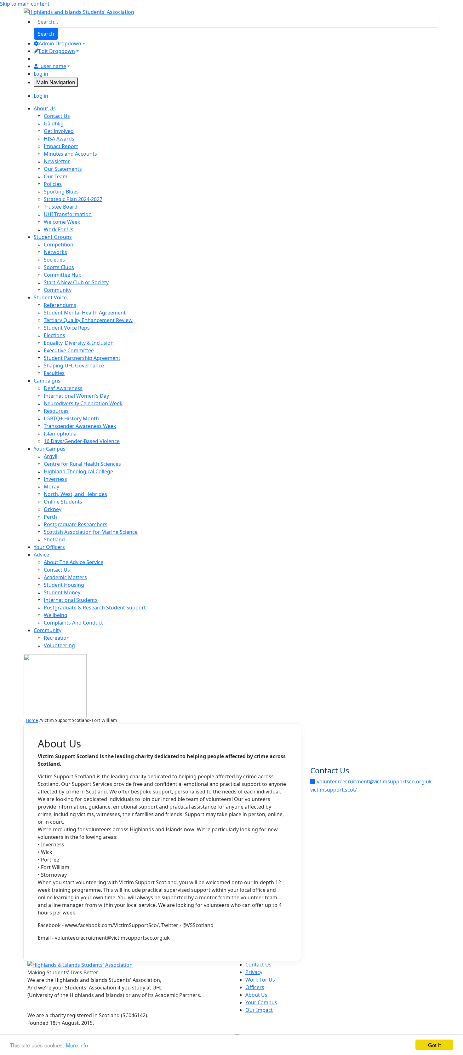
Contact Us (57, 115)
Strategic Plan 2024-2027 (73, 199)
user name (53, 66)
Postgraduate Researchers (75, 524)
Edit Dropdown (57, 51)
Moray (51, 486)
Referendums (60, 305)
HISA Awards (59, 138)
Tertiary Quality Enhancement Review (88, 320)
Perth (50, 516)
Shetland (54, 539)
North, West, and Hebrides (75, 494)
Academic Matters (65, 577)
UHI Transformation (68, 214)
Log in (41, 73)
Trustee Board (60, 206)
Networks (55, 252)
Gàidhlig (54, 123)
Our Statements (63, 168)
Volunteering (59, 645)
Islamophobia (60, 433)
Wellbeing (55, 615)
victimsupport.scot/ (333, 789)
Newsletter (57, 161)
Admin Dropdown (60, 43)
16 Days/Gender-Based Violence (82, 441)
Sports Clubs (59, 267)
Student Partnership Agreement (82, 358)
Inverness (55, 479)
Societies (54, 259)
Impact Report (61, 146)
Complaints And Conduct (73, 622)
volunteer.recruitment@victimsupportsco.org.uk (374, 781)
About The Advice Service (73, 562)
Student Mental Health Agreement (85, 312)
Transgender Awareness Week (80, 426)
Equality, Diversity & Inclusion (79, 342)
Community (57, 289)
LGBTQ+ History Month (71, 418)
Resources (56, 410)
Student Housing (64, 584)
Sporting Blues (61, 191)
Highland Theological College (78, 471)
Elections (54, 335)
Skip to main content (24, 3)
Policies (53, 184)
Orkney (52, 509)
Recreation (57, 637)
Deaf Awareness (63, 388)
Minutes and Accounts (70, 153)
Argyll (50, 456)
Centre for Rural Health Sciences (82, 463)
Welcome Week (62, 221)
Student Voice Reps (67, 327)
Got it (434, 1045)
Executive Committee (69, 350)
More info (77, 1045)
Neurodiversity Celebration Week (83, 403)
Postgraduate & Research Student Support (95, 607)
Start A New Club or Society (76, 282)
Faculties (54, 373)
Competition (58, 244)
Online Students (63, 501)
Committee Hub (63, 274)
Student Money (62, 592)
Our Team (55, 176)
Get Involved (59, 131)
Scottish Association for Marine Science (91, 531)
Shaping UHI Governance (74, 365)
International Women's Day (76, 395)
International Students (71, 600)
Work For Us (58, 229)
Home (32, 720)
